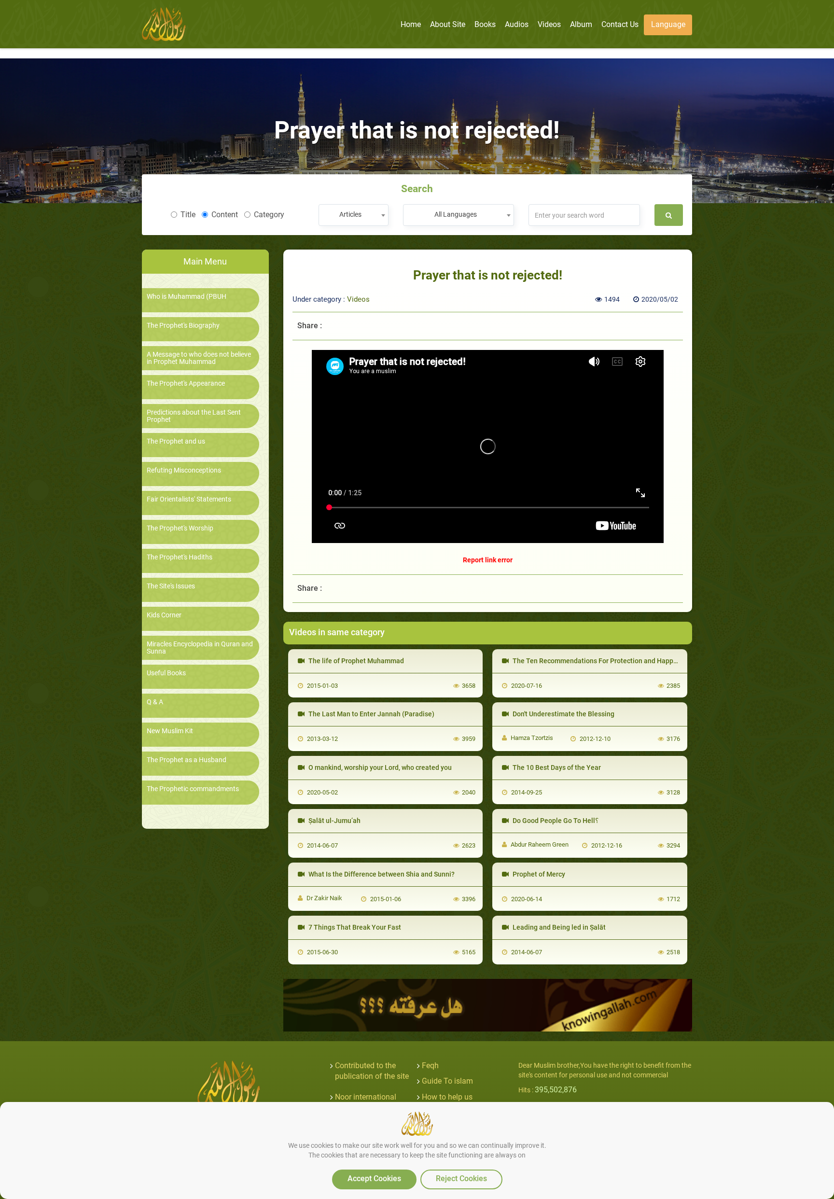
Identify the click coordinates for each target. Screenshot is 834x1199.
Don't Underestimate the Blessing (562, 714)
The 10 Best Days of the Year (556, 767)
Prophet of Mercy (538, 874)
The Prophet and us (176, 441)
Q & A (155, 702)
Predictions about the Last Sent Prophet (194, 416)
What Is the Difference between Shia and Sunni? (381, 874)
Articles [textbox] (350, 214)
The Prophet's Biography (183, 325)
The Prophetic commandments (193, 789)
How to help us (447, 1096)
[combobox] (354, 215)
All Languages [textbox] (455, 214)
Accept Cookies (374, 1178)
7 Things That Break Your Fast (354, 927)
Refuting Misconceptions (184, 470)
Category (269, 214)
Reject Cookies (461, 1178)
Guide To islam (447, 1081)
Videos (358, 299)
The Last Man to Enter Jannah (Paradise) (370, 714)
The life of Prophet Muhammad (355, 661)
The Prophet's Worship (180, 528)
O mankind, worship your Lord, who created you (379, 767)
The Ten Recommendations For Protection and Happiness (600, 661)
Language (668, 24)
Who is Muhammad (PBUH (186, 296)
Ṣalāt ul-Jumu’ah (334, 820)
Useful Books (166, 673)
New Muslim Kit (170, 731)
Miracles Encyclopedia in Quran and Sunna (200, 648)
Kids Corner (164, 615)
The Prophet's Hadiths (179, 557)
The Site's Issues (171, 586)
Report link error (488, 560)
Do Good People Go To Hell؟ (554, 820)
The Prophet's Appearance (186, 383)
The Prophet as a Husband (186, 760)
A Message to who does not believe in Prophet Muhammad (199, 358)
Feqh (430, 1065)
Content (224, 214)
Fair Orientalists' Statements (189, 499)
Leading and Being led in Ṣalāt (558, 927)
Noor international (365, 1096)
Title (188, 214)
